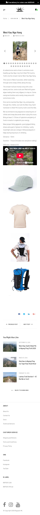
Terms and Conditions (10, 442)
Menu (4, 10)
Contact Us (6, 415)
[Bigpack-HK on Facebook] (4, 506)
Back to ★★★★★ (21, 390)
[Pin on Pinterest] (34, 314)
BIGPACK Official (8, 487)
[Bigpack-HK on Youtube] (18, 506)
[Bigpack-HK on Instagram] (11, 506)
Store (5, 419)
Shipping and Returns (9, 438)
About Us (6, 411)
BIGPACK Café (7, 482)
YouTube (5, 468)
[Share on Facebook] (19, 314)
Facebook (6, 460)
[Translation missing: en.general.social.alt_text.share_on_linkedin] (29, 314)
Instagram (6, 464)
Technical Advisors (9, 424)
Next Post (27, 324)
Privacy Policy (7, 446)
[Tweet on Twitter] (24, 314)
